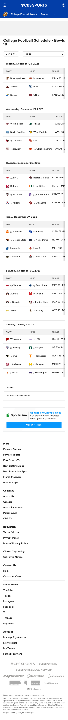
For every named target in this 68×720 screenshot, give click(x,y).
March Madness (12, 477)
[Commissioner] (18, 681)
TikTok (6, 595)
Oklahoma (41, 202)
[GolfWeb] (34, 689)
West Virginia (40, 132)
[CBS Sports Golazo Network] (34, 669)
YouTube (8, 590)
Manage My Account (15, 637)
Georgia (16, 302)
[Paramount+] (56, 675)
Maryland (38, 293)
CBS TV (7, 518)
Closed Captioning (14, 551)
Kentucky (38, 231)
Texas (15, 372)
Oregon (39, 347)
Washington (41, 372)
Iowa (14, 356)
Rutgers (14, 186)
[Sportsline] (36, 675)
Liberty (16, 347)
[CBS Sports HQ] (48, 663)
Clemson (17, 231)
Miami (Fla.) (39, 186)
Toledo (13, 310)
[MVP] (35, 681)
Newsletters (10, 642)
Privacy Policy (11, 537)
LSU (38, 339)
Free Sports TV (11, 460)
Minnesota (38, 78)
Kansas (13, 95)
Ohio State (40, 256)
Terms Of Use (11, 532)
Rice (35, 86)
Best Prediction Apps (15, 471)
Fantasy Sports (11, 454)
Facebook (8, 606)
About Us (8, 496)
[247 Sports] (13, 675)
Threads (7, 617)
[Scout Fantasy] (51, 682)
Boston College (41, 177)
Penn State (41, 285)
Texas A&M (15, 149)
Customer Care (12, 576)
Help (6, 570)
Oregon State (19, 240)
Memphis (15, 248)
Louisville (17, 140)
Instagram (9, 601)
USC (35, 140)
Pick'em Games (12, 449)
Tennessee (41, 356)
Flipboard (8, 623)
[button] (4, 5)
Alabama (16, 364)
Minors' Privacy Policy (15, 543)
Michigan (39, 364)
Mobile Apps (10, 482)
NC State (17, 194)
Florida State (41, 302)
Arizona (16, 202)
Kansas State (42, 194)
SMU (15, 177)
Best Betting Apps (13, 466)
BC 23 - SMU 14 (60, 177)
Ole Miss (16, 285)
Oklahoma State (44, 149)
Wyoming (38, 310)
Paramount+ (10, 513)
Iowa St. (37, 248)
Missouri (16, 256)
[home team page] (7, 78)
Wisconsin (15, 339)
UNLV (36, 95)
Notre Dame (42, 240)
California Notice (13, 557)
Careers (7, 502)
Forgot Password (12, 653)
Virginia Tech (16, 123)
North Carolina (17, 132)
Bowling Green (17, 78)
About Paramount (13, 507)
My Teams (9, 648)
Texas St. (14, 86)
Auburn (14, 293)
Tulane (36, 123)
